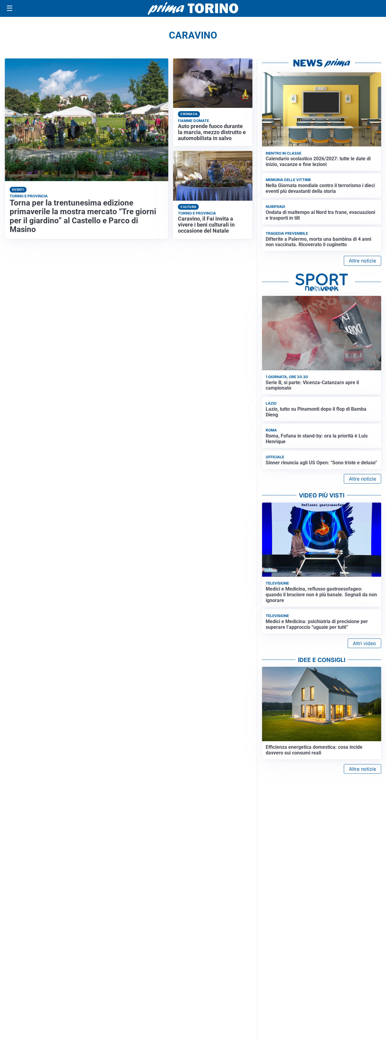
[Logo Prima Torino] (193, 8)
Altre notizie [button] (362, 261)
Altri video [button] (364, 643)
